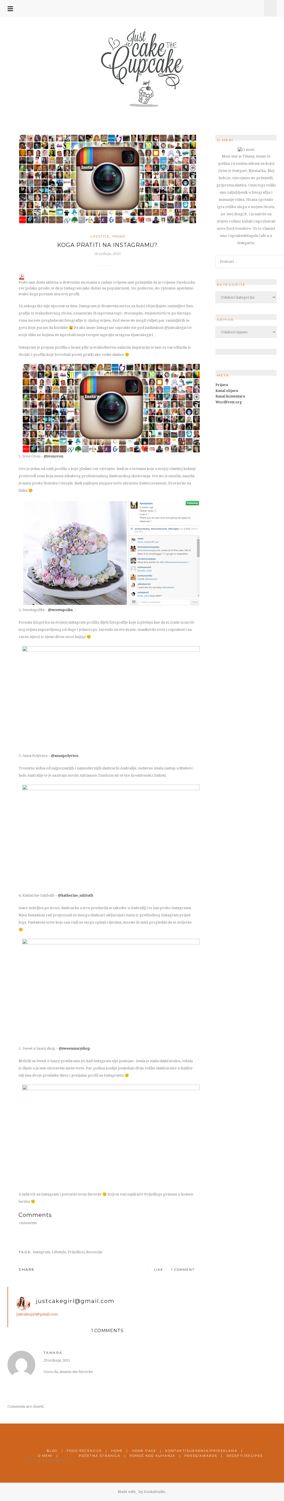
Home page (144, 1451)
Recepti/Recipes (245, 1456)
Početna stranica (99, 1456)
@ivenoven (53, 456)
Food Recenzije (84, 1451)
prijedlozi (76, 1252)
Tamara (53, 1352)
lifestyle (59, 1252)
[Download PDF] (22, 276)
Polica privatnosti (47, 1460)
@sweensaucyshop (74, 1048)
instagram (41, 1252)
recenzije (94, 1252)
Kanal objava (226, 391)
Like (158, 1270)
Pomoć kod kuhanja (152, 1456)
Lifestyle (100, 236)
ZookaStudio (154, 1492)
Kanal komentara (230, 396)
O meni (45, 1456)
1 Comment (183, 1270)
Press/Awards (200, 1456)
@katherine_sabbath (75, 895)
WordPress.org (228, 402)
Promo (119, 236)
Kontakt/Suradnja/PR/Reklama (201, 1451)
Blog (52, 1451)
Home (117, 1451)
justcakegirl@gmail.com (75, 1301)
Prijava (221, 385)
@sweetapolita (60, 610)
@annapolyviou (64, 756)
